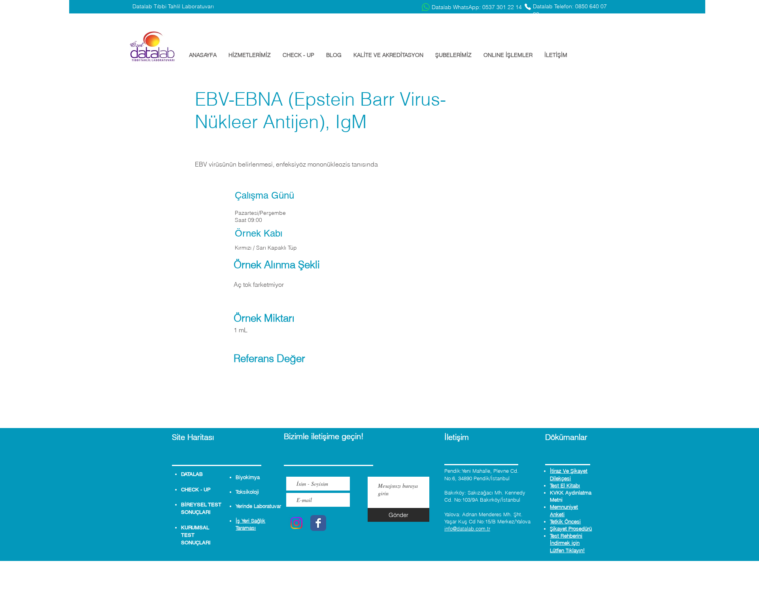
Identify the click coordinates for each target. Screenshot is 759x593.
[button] (250, 55)
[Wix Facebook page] (318, 523)
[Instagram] (296, 523)
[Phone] (528, 7)
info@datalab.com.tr (467, 528)
